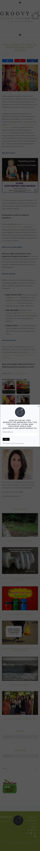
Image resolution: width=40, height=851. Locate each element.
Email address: (8, 432)
